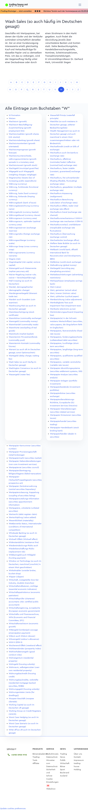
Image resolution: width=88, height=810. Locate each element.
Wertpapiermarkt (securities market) (25, 458)
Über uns (78, 754)
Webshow (50, 789)
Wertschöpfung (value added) (22, 517)
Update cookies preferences (13, 808)
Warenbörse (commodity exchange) (25, 318)
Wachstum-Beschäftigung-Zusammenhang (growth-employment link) (21, 128)
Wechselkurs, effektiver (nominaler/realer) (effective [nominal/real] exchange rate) (63, 162)
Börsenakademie (40, 754)
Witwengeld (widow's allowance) (24, 639)
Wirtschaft (64, 763)
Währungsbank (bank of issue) (22, 203)
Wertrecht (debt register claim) (23, 514)
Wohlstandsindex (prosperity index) (25, 649)
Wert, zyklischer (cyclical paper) (64, 296)
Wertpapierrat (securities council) (24, 467)
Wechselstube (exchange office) (64, 240)
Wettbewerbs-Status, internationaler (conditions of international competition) (25, 527)
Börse (62, 766)
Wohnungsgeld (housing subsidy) (24, 689)
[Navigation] (80, 5)
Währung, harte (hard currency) (23, 193)
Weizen (12, 118)
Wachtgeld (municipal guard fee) (24, 168)
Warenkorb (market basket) (21, 334)
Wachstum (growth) (18, 121)
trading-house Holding (77, 766)
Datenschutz (52, 757)
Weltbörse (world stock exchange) (65, 262)
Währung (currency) (18, 184)
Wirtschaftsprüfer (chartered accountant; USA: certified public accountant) (23, 602)
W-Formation (14, 115)
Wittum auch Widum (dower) (22, 636)
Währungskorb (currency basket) (24, 212)
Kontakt (77, 757)
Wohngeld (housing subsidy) (22, 664)
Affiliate (36, 763)
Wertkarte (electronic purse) (63, 309)
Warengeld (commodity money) (23, 321)
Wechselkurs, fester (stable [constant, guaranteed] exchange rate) (65, 171)
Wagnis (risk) (15, 259)
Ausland (63, 776)
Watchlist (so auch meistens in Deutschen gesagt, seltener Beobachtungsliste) (63, 124)
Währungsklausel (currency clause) (24, 215)
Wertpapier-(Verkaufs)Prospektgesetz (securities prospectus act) (25, 480)
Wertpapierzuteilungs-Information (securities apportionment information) (24, 502)
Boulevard (64, 773)
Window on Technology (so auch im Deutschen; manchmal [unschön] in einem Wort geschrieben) (25, 564)
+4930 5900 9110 (19, 755)
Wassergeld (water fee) (19, 374)
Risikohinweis (52, 754)
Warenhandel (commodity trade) (23, 325)
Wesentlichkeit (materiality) (21, 520)
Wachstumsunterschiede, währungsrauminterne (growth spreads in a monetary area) (22, 159)
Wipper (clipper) (16, 577)
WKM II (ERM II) (15, 642)
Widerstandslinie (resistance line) (24, 542)
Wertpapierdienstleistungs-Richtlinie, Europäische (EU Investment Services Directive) (63, 402)
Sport (62, 769)
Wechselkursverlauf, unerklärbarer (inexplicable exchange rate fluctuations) (65, 228)
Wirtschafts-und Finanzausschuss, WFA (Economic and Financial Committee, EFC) (24, 617)
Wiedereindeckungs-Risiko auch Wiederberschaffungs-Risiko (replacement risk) (23, 549)
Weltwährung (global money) (63, 265)
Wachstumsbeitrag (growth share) (24, 140)
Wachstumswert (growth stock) (23, 165)
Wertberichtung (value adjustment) (66, 299)
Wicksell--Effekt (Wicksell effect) (23, 539)
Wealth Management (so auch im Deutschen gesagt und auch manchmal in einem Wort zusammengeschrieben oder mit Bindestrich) (65, 137)
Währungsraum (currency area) (23, 218)
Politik (62, 760)
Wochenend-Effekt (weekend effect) (25, 645)
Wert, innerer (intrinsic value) (63, 293)
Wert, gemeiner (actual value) (63, 290)
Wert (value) (55, 287)
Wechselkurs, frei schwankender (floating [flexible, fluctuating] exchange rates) (64, 181)
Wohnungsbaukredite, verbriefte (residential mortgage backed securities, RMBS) (23, 683)
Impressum (79, 760)
